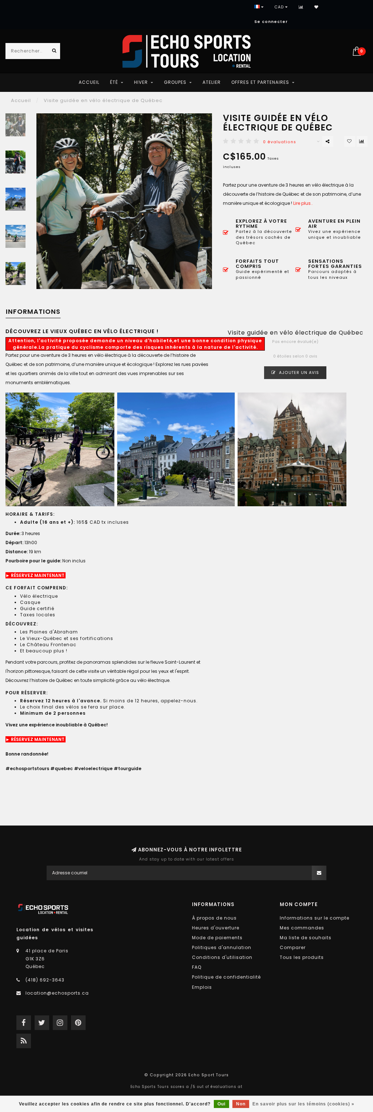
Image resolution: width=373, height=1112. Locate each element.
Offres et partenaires (260, 82)
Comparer (293, 947)
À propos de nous (214, 918)
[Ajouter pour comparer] (362, 141)
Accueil (89, 82)
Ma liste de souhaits (305, 938)
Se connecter (271, 21)
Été (114, 82)
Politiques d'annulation (221, 947)
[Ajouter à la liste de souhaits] (349, 141)
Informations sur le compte (314, 918)
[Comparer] (301, 7)
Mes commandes (302, 928)
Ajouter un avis (298, 372)
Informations (33, 311)
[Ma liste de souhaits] (316, 7)
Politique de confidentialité (226, 977)
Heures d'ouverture (215, 928)
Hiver (141, 82)
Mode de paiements (217, 938)
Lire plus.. (303, 203)
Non (241, 1104)
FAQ (196, 967)
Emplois (202, 987)
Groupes (175, 82)
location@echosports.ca (57, 993)
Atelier (212, 82)
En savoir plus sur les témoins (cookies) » (303, 1104)
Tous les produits (302, 957)
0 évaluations (279, 142)
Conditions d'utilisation (222, 957)
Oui (221, 1104)
